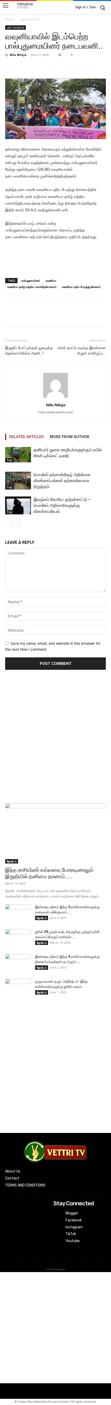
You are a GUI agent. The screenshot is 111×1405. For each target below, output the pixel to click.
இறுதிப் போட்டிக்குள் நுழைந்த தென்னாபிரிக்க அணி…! (29, 350)
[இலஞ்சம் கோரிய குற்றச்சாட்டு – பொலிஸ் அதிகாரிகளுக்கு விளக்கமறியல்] (18, 505)
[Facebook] (10, 66)
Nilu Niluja (18, 55)
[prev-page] (8, 524)
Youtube (73, 1241)
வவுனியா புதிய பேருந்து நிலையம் (81, 287)
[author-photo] (55, 397)
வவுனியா (51, 280)
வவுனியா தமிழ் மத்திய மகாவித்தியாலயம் (32, 287)
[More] (70, 66)
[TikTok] (56, 1234)
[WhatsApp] (58, 66)
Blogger (72, 1213)
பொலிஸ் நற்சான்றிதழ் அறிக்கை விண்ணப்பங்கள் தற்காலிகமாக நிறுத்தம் (62, 480)
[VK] (46, 66)
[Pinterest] (34, 66)
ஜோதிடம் (12, 861)
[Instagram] (56, 1227)
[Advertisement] (55, 737)
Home (9, 19)
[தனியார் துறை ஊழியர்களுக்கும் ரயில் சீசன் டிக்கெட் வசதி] (18, 454)
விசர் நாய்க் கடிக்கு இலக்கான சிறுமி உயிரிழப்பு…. (82, 350)
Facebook (74, 1220)
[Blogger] (56, 1213)
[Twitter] (22, 66)
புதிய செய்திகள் (30, 19)
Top (9, 460)
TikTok (71, 1234)
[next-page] (16, 524)
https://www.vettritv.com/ (55, 412)
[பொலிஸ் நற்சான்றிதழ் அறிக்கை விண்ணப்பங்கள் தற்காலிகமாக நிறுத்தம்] (18, 481)
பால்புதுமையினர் (30, 280)
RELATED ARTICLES (26, 436)
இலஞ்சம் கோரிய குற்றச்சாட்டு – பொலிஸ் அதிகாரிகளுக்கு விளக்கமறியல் (62, 505)
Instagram (74, 1227)
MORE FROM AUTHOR (69, 436)
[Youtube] (56, 1240)
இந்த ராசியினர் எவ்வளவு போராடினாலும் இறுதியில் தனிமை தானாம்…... (49, 873)
